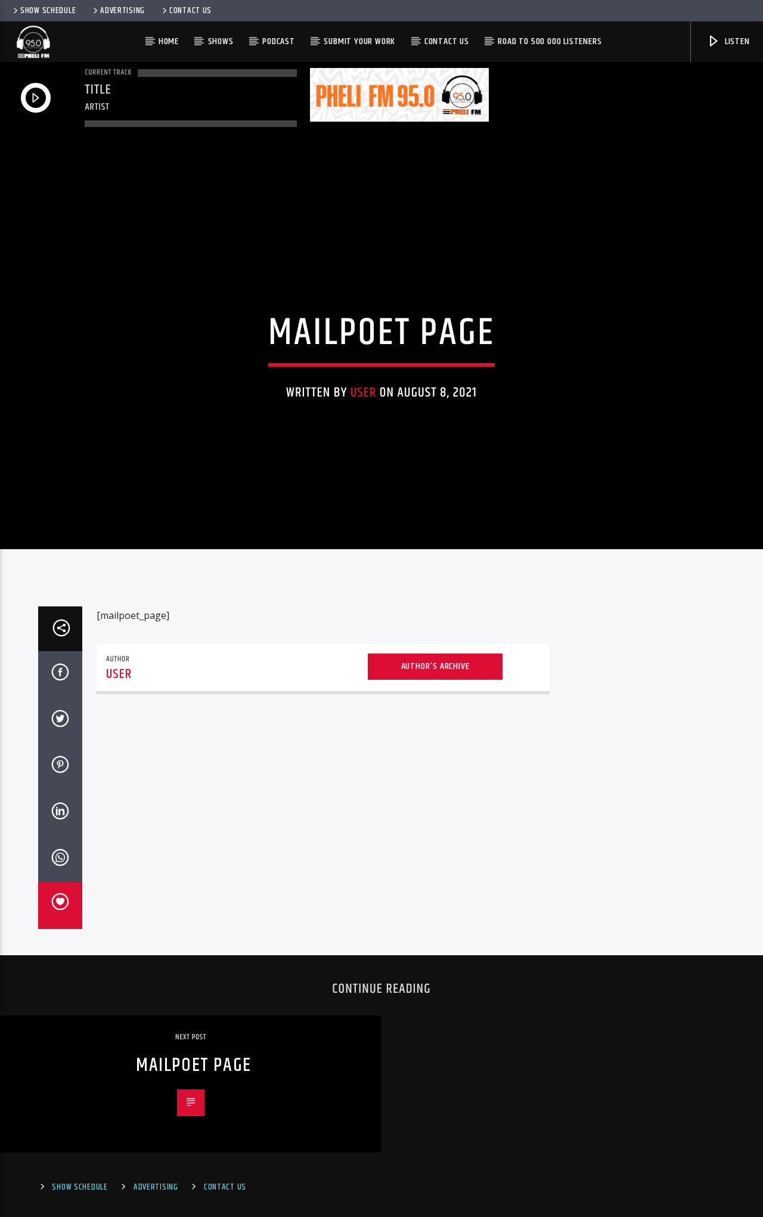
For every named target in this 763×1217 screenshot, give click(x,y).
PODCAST (278, 41)
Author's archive (435, 666)
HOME (169, 41)
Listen (736, 41)
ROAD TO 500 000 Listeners (549, 41)
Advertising (122, 10)
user (364, 392)
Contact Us (190, 10)
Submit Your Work (359, 41)
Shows (221, 41)
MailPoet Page (194, 1065)
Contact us (446, 41)
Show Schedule (48, 10)
